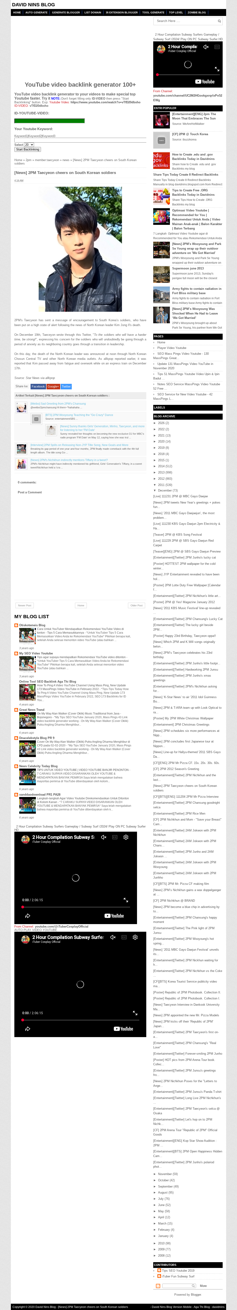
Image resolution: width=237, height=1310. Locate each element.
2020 (161, 441)
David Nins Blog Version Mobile (172, 1306)
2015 (161, 460)
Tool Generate (153, 12)
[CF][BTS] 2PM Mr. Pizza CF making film (181, 884)
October (164, 1180)
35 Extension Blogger (122, 12)
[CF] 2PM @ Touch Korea (190, 134)
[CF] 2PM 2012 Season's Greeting (176, 769)
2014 (161, 466)
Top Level (176, 12)
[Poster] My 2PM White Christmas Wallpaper (183, 718)
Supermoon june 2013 (188, 268)
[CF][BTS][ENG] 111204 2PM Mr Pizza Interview (185, 796)
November (165, 1174)
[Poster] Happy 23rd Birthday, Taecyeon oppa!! (184, 636)
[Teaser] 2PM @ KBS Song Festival (177, 534)
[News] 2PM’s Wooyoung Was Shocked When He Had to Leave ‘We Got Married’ (195, 313)
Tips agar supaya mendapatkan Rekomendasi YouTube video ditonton (81, 657)
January (164, 1236)
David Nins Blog (33, 4)
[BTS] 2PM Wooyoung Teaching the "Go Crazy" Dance (79, 414)
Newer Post (24, 605)
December (165, 490)
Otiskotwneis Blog (32, 625)
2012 (161, 478)
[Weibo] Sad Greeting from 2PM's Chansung (58, 403)
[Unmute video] (80, 984)
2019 (161, 447)
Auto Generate (36, 12)
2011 (161, 485)
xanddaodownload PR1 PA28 (39, 794)
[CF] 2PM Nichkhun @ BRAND (174, 900)
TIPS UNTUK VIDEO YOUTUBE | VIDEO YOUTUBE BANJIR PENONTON (83, 770)
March (162, 1223)
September (166, 1186)
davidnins (218, 1306)
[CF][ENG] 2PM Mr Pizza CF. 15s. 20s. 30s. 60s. (186, 763)
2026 (161, 423)
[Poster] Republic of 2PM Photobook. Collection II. (187, 992)
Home (17, 12)
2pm (28, 160)
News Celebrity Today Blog (38, 766)
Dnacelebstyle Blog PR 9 (36, 738)
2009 (161, 1249)
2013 (161, 472)
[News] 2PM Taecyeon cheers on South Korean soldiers (93, 1306)
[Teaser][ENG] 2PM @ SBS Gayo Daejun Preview (187, 551)
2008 (161, 1255)
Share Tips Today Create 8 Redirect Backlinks (185, 174)
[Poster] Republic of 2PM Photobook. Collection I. (186, 998)
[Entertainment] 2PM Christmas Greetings (181, 724)
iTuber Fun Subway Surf (178, 1276)
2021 (161, 435)
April (161, 1217)
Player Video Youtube (171, 348)
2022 (161, 429)
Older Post (137, 605)
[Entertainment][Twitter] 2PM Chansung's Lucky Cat (188, 619)
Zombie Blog (197, 12)
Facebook (38, 386)
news (65, 160)
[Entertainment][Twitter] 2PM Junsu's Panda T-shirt (187, 1091)
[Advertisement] (49, 45)
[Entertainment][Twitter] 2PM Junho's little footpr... (186, 663)
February (164, 1229)
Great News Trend (31, 709)
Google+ (53, 386)
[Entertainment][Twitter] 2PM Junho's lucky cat (184, 557)
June (161, 1205)
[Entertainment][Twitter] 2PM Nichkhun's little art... (187, 596)
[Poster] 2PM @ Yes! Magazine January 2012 (184, 602)
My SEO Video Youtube (36, 653)
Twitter (66, 386)
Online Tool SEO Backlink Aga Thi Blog (47, 681)
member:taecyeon (47, 160)
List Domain (92, 12)
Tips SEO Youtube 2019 (178, 1270)
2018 (161, 454)
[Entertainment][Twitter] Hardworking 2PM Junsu (185, 669)
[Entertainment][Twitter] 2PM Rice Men (179, 813)
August (163, 1192)
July (161, 1198)
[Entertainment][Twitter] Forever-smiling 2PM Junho (187, 1053)
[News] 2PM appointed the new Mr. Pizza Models (186, 1015)
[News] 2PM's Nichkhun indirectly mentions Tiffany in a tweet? (69, 459)
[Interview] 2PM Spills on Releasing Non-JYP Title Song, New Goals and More (79, 444)
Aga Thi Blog (202, 1306)
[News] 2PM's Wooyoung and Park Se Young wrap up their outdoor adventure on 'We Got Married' (196, 248)
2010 (161, 1243)
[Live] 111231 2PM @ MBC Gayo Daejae (180, 496)
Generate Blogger (66, 12)
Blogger (196, 1294)
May (161, 1211)
